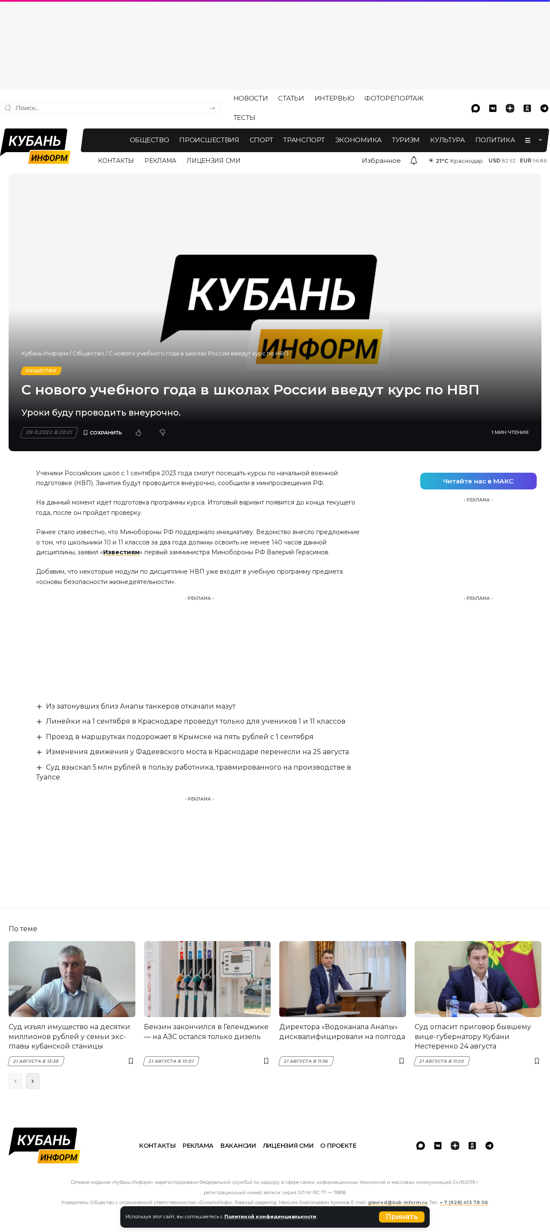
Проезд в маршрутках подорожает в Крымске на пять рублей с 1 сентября (180, 737)
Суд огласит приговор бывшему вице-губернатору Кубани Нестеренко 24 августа (473, 1036)
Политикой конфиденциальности (270, 1217)
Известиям (121, 552)
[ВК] (493, 108)
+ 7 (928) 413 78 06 (464, 1202)
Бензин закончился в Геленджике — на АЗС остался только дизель (206, 1031)
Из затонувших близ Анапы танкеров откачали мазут (140, 706)
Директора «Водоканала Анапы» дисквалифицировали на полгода (342, 1031)
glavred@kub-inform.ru (397, 1202)
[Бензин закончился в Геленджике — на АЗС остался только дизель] (207, 979)
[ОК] (527, 108)
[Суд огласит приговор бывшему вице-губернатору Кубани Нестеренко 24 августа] (478, 979)
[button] (402, 1217)
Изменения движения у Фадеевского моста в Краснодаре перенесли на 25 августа (197, 752)
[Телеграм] (489, 1146)
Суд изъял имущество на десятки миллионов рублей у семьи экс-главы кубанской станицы (69, 1036)
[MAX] (476, 108)
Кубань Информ (44, 353)
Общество (88, 353)
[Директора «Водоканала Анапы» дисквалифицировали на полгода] (342, 979)
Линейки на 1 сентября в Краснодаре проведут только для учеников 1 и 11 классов (195, 721)
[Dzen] (510, 108)
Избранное (381, 160)
